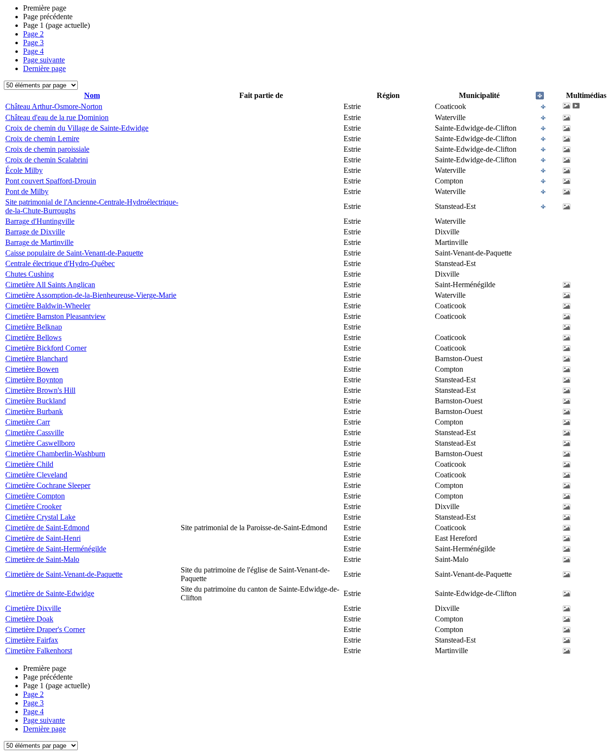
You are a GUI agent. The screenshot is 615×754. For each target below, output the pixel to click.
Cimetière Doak (29, 619)
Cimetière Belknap (33, 327)
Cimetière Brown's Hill (40, 390)
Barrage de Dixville (35, 232)
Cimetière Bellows (33, 337)
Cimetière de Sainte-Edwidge (49, 593)
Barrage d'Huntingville (39, 221)
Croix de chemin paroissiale (47, 149)
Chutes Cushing (29, 274)
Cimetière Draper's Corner (45, 629)
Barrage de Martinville (39, 242)
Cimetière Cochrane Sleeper (47, 485)
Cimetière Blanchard (36, 358)
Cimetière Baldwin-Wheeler (47, 306)
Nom (92, 95)
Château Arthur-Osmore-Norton (53, 106)
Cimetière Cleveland (36, 475)
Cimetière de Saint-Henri (43, 538)
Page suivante (44, 60)
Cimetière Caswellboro (40, 443)
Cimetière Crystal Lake (40, 517)
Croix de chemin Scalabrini (46, 160)
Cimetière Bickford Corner (45, 348)
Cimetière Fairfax (31, 640)
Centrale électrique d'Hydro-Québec (60, 263)
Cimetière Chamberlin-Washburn (55, 454)
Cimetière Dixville (33, 608)
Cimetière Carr (27, 422)
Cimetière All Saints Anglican (50, 284)
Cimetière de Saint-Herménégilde (55, 549)
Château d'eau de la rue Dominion (57, 117)
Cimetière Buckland (35, 401)
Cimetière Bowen (32, 369)
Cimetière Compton (35, 496)
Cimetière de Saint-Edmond (47, 527)
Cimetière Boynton (34, 380)
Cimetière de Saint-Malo (42, 559)
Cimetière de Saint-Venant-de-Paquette (64, 574)
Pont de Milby (27, 191)
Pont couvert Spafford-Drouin (50, 181)
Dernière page (44, 68)
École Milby (24, 170)
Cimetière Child (29, 464)
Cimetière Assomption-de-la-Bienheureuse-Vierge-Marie (90, 295)
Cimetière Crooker (33, 506)
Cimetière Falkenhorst (38, 650)
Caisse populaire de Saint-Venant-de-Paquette (74, 253)
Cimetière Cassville (34, 432)
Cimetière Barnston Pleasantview (55, 316)
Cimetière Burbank (34, 411)
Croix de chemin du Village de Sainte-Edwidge (76, 128)
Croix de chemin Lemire (42, 138)
